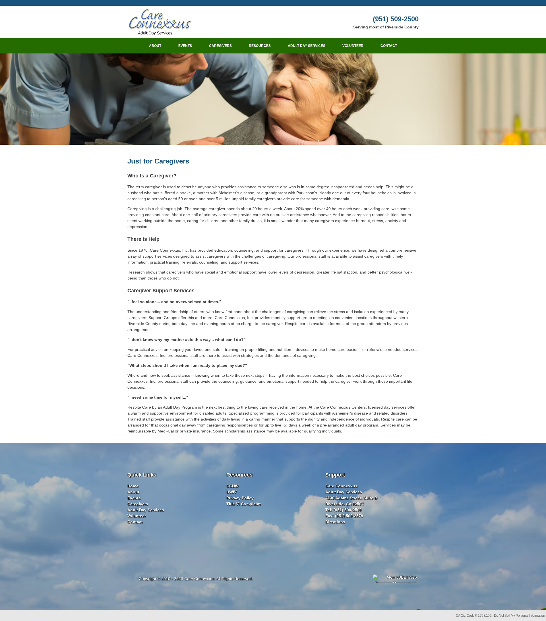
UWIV (231, 492)
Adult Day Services (306, 46)
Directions (335, 521)
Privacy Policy (240, 498)
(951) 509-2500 (396, 19)
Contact (388, 46)
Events (185, 46)
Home (132, 486)
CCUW (232, 486)
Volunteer (352, 46)
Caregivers (220, 46)
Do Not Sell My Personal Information (519, 616)
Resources (260, 46)
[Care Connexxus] (159, 22)
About (155, 46)
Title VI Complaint (243, 504)
